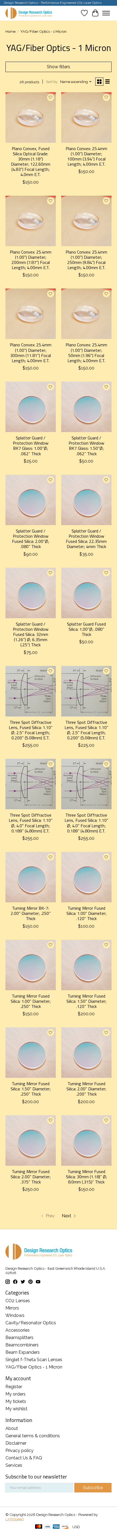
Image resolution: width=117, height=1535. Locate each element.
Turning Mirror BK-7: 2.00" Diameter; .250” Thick (31, 913)
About (11, 1428)
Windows (14, 1315)
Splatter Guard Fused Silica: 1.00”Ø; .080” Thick (86, 629)
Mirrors (12, 1308)
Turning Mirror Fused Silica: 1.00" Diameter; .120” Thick (86, 913)
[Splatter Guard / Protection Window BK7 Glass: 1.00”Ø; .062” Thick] (30, 407)
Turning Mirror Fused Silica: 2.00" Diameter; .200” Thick (86, 1088)
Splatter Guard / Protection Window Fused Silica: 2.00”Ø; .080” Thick (30, 539)
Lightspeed (14, 1519)
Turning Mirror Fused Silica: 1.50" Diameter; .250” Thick (31, 1088)
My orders (15, 1394)
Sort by (51, 81)
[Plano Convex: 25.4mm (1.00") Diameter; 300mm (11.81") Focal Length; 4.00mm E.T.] (30, 313)
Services (13, 1465)
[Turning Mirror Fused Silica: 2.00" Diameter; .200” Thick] (86, 1052)
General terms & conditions (32, 1435)
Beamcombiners (22, 1344)
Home (10, 31)
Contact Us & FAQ (23, 1457)
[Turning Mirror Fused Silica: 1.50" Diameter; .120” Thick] (86, 965)
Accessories (17, 1330)
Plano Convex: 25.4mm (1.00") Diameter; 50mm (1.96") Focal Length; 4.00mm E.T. (86, 352)
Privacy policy (19, 1450)
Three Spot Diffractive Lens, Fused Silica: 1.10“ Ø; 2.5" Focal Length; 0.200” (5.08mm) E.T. (31, 730)
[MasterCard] (38, 1527)
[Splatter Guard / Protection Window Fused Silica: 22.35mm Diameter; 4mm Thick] (86, 500)
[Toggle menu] (106, 13)
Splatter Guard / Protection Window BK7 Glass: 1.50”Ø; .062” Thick (86, 446)
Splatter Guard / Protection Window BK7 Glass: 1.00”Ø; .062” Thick (30, 446)
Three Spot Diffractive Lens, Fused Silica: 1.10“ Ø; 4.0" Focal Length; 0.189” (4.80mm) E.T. (31, 823)
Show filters (58, 66)
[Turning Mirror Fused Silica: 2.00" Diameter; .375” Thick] (30, 1140)
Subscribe (93, 1487)
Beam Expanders (22, 1352)
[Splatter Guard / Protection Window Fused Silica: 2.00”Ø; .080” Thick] (30, 500)
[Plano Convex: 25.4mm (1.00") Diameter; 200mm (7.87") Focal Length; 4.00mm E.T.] (30, 221)
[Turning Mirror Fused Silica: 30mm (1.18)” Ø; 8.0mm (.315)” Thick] (86, 1140)
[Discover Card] (65, 1527)
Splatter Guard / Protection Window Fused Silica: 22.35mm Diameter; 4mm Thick (86, 539)
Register (13, 1386)
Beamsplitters (19, 1337)
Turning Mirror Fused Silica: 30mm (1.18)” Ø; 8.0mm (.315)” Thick (86, 1176)
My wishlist (16, 1408)
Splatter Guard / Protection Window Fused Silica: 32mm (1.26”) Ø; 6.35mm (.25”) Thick (30, 634)
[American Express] (56, 1527)
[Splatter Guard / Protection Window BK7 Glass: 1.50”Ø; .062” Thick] (86, 407)
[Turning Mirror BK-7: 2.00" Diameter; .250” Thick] (30, 877)
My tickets (15, 1401)
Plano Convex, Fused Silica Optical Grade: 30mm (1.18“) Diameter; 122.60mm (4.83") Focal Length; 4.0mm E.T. (30, 161)
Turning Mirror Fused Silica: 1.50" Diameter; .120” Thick (86, 1001)
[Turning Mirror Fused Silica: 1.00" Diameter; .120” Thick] (86, 877)
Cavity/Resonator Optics (30, 1322)
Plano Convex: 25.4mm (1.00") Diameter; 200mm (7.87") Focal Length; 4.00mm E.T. (30, 260)
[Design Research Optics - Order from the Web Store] (28, 13)
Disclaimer (15, 1443)
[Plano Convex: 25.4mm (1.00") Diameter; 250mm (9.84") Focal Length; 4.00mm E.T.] (86, 221)
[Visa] (47, 1527)
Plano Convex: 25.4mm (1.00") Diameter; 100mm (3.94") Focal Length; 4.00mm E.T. (86, 156)
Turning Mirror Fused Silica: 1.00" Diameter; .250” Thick (31, 1001)
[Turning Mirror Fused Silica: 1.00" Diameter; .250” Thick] (30, 965)
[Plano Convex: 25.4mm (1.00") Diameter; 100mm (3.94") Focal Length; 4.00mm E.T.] (86, 117)
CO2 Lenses (17, 1300)
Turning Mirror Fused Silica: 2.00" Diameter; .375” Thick (31, 1176)
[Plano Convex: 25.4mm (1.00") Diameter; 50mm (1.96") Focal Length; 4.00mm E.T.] (86, 313)
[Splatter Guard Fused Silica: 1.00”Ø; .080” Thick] (86, 593)
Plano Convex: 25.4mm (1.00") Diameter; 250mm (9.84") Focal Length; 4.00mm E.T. (86, 260)
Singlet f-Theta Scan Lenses (33, 1359)
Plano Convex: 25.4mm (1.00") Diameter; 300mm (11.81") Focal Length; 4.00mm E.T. (30, 352)
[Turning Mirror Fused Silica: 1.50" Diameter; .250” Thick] (30, 1052)
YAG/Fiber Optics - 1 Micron (33, 1367)
